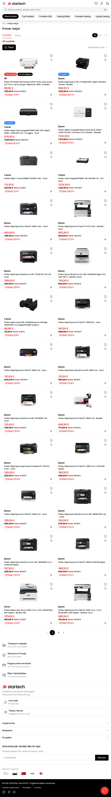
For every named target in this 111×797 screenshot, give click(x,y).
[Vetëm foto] (106, 35)
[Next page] (63, 632)
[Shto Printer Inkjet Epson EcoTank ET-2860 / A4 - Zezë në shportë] (51, 527)
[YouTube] (14, 792)
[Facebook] (9, 792)
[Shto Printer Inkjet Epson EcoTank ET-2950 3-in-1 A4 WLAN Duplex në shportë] (105, 479)
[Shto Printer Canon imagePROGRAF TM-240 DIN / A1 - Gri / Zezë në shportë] (105, 191)
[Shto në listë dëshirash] (51, 55)
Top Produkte (28, 16)
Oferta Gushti (10, 16)
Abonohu (102, 758)
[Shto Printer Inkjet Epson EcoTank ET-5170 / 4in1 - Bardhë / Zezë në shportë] (105, 239)
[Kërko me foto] (105, 9)
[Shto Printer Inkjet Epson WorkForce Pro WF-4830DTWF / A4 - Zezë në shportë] (105, 527)
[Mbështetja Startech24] (105, 791)
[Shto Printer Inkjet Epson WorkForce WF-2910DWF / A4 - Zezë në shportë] (51, 431)
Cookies (37, 788)
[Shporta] (107, 3)
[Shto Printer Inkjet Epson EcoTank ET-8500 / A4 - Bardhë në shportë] (105, 431)
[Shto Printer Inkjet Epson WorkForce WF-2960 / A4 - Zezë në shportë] (105, 383)
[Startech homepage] (17, 3)
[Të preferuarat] (96, 3)
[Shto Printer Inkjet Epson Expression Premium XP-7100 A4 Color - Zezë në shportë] (51, 479)
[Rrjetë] (95, 35)
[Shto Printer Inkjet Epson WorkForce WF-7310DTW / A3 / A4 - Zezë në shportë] (51, 287)
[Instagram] (3, 792)
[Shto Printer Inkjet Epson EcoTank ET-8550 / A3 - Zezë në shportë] (51, 383)
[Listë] (100, 35)
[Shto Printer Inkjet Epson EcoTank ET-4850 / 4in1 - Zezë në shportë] (51, 239)
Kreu (4, 24)
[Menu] (4, 3)
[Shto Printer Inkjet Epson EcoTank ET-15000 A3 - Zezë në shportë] (105, 335)
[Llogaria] (101, 3)
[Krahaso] (51, 59)
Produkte (7, 35)
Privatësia (27, 788)
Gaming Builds (63, 16)
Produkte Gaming (83, 16)
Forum (18, 35)
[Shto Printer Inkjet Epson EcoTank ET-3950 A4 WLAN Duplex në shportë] (105, 575)
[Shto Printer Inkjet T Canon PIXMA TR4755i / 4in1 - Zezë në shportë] (51, 191)
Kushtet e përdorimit (10, 788)
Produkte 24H (45, 16)
